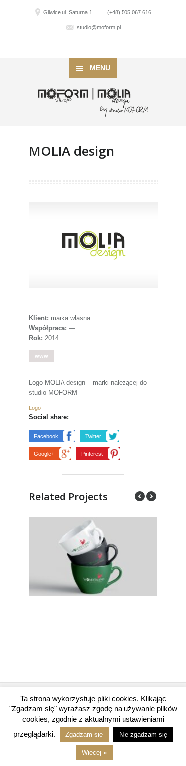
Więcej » (94, 752)
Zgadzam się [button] (84, 734)
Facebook (46, 436)
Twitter (93, 436)
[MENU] (170, 15)
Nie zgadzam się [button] (143, 734)
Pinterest (92, 454)
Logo (35, 408)
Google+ (44, 454)
